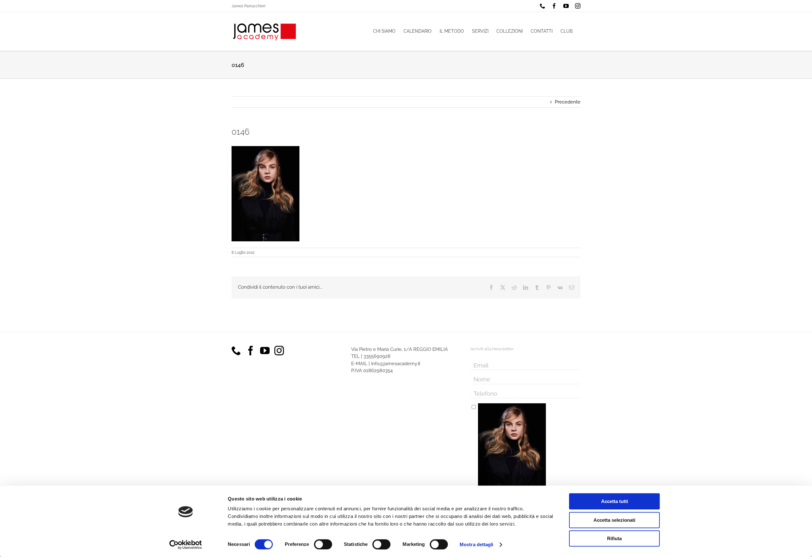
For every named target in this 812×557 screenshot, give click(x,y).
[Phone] (236, 350)
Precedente (567, 102)
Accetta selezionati (614, 520)
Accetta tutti (614, 501)
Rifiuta (614, 538)
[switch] (323, 544)
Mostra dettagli (477, 544)
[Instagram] (279, 350)
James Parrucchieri (248, 6)
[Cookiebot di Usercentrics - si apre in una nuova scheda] (185, 544)
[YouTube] (265, 350)
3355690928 (376, 356)
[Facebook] (250, 350)
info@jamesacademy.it (395, 363)
